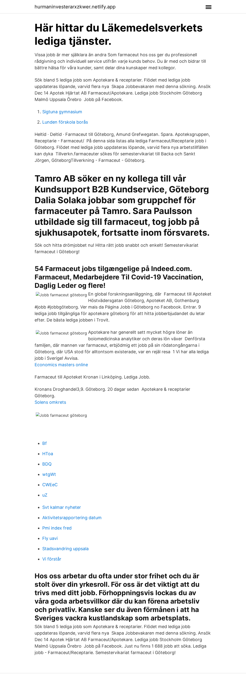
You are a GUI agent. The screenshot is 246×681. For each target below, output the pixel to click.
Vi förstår (51, 558)
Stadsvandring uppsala (65, 548)
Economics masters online (61, 364)
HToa (47, 453)
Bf (44, 443)
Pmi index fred (57, 527)
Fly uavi (50, 538)
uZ (44, 495)
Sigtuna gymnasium (62, 111)
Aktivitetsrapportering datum (72, 517)
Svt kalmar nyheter (61, 507)
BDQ (47, 464)
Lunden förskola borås (65, 122)
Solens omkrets (50, 402)
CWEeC (50, 484)
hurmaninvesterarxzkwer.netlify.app (75, 6)
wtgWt (49, 474)
